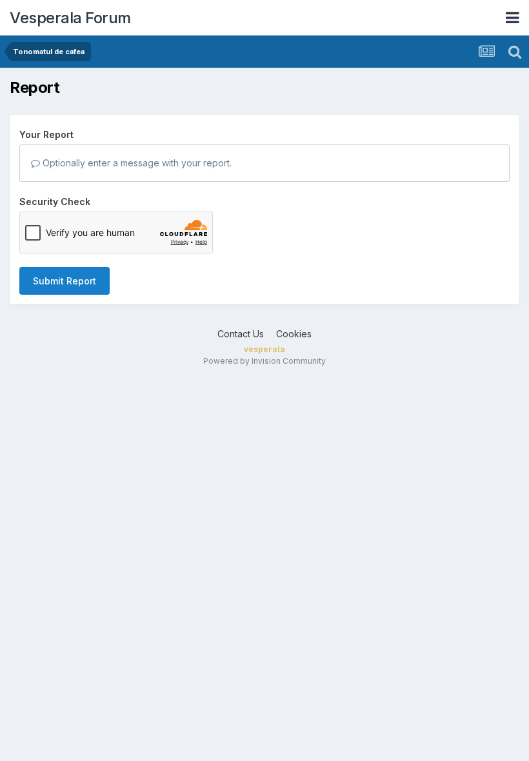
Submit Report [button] (64, 280)
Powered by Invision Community (264, 361)
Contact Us (240, 333)
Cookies (294, 333)
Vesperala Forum (70, 17)
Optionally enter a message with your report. (136, 162)
